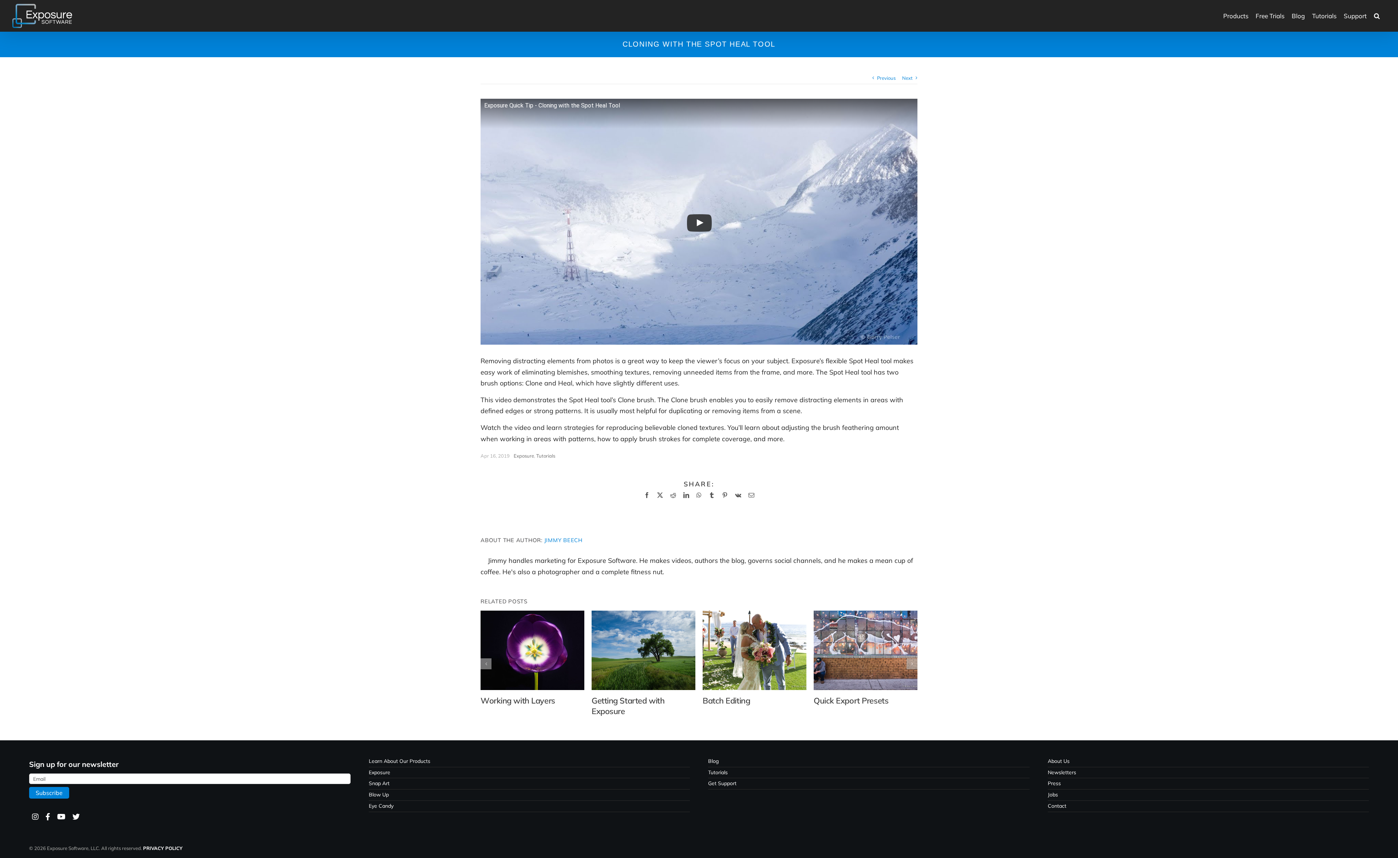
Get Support (722, 783)
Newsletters (1062, 772)
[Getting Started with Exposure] (643, 615)
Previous (886, 78)
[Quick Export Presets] (865, 615)
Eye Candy (381, 806)
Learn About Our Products (399, 761)
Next (907, 78)
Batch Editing (726, 701)
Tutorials (545, 456)
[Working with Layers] (532, 615)
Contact (1057, 806)
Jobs (1053, 794)
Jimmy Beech (563, 540)
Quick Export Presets (851, 701)
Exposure (524, 456)
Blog (713, 761)
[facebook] (47, 817)
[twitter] (76, 817)
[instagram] (35, 817)
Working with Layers (518, 701)
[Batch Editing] (754, 615)
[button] (1377, 16)
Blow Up (379, 794)
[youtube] (61, 817)
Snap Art (379, 783)
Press (1054, 783)
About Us (1059, 761)
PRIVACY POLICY (162, 848)
